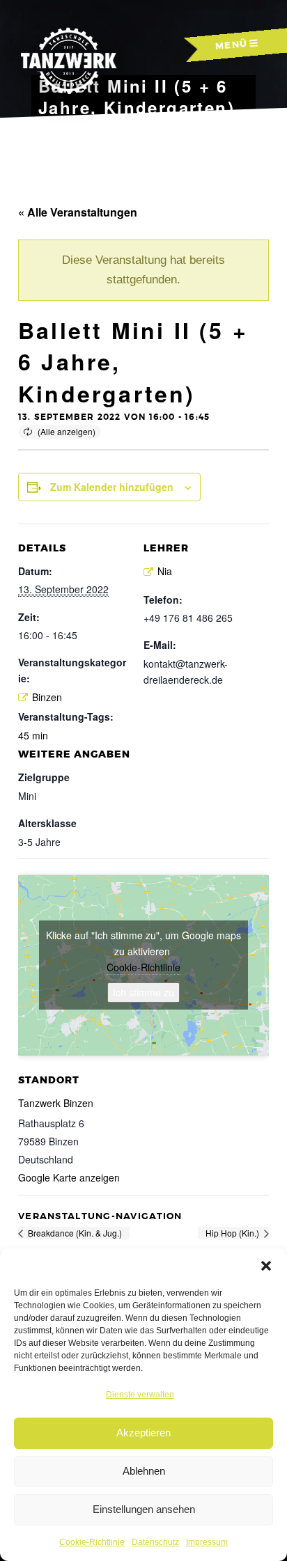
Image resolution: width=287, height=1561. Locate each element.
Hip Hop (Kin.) (233, 1233)
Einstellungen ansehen (144, 1509)
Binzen (47, 697)
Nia (164, 571)
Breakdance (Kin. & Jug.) (74, 1233)
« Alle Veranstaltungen (77, 212)
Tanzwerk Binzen (55, 1103)
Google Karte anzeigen (69, 1177)
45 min (33, 735)
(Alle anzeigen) (66, 431)
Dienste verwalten (140, 1394)
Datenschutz (155, 1542)
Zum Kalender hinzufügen (111, 487)
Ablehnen (144, 1471)
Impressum (207, 1542)
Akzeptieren (143, 1432)
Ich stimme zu (143, 992)
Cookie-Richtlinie (92, 1542)
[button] (266, 1266)
